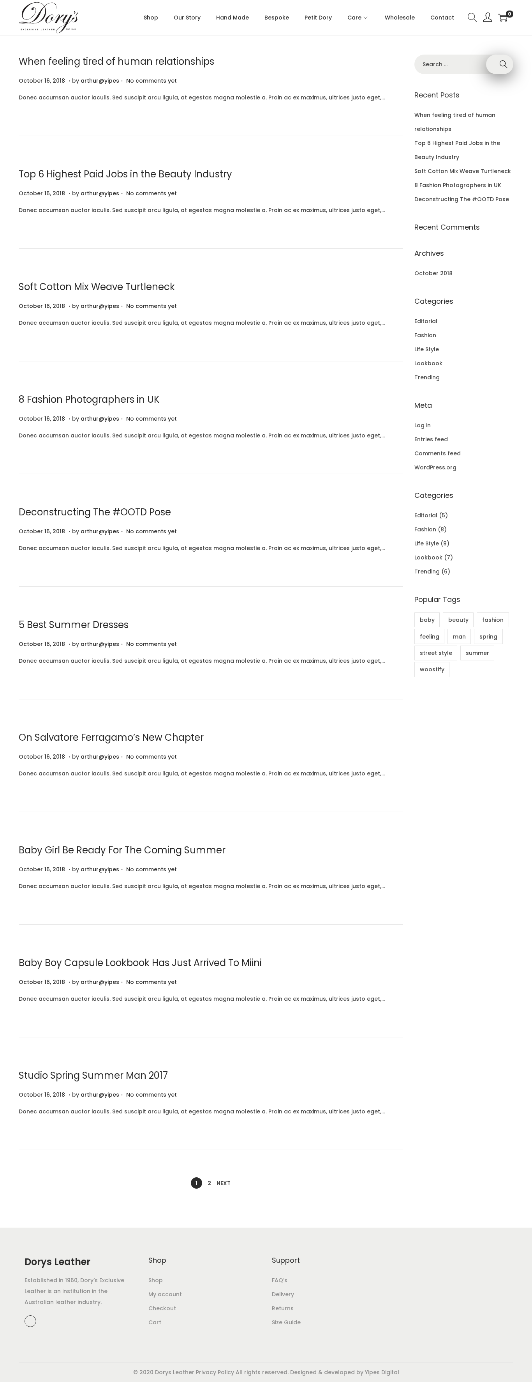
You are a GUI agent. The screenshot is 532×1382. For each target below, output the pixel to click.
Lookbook (428, 363)
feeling (429, 637)
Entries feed (431, 439)
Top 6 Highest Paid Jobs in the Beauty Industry (125, 174)
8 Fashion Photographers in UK (89, 399)
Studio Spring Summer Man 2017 (93, 1075)
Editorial (425, 321)
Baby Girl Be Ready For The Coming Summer (122, 850)
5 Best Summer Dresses (74, 624)
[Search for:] (463, 64)
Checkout (162, 1308)
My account (165, 1294)
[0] (502, 17)
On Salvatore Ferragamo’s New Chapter (111, 737)
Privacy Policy (215, 1372)
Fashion (425, 335)
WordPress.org (435, 467)
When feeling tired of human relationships (116, 61)
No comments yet (151, 81)
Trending (427, 377)
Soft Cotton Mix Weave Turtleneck (97, 286)
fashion (493, 620)
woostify (432, 669)
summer (477, 653)
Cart (154, 1322)
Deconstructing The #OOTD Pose (95, 512)
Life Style (426, 349)
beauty (458, 620)
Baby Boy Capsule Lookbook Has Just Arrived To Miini (140, 962)
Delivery (283, 1294)
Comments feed (437, 453)
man (459, 637)
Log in (422, 425)
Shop (155, 1280)
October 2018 (433, 273)
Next (224, 1183)
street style (436, 653)
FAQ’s (279, 1280)
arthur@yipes (100, 81)
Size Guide (286, 1322)
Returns (283, 1308)
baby (427, 620)
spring (488, 637)
